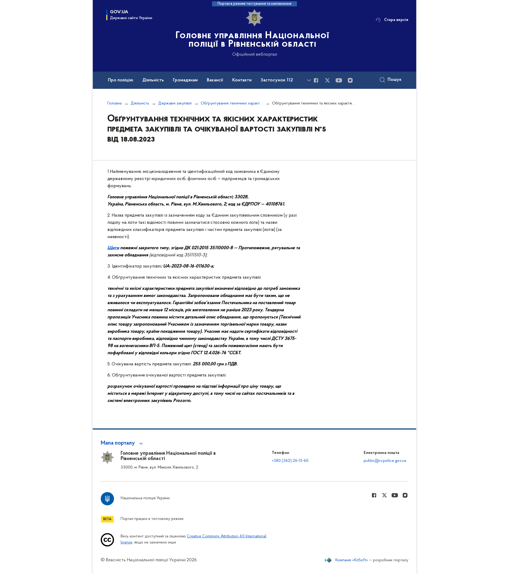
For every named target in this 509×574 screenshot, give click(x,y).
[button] (122, 443)
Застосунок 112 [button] (277, 80)
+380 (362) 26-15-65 (290, 461)
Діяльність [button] (153, 80)
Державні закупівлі (175, 103)
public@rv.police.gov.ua (385, 461)
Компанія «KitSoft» (351, 560)
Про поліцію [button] (120, 80)
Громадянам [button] (185, 80)
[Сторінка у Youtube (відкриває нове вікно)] (339, 80)
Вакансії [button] (215, 80)
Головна (114, 103)
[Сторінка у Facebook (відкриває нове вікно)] (316, 80)
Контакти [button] (242, 80)
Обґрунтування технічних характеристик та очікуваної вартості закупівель (232, 103)
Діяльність (140, 103)
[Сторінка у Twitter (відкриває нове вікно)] (327, 80)
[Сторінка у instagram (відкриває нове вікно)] (350, 80)
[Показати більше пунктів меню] (309, 80)
